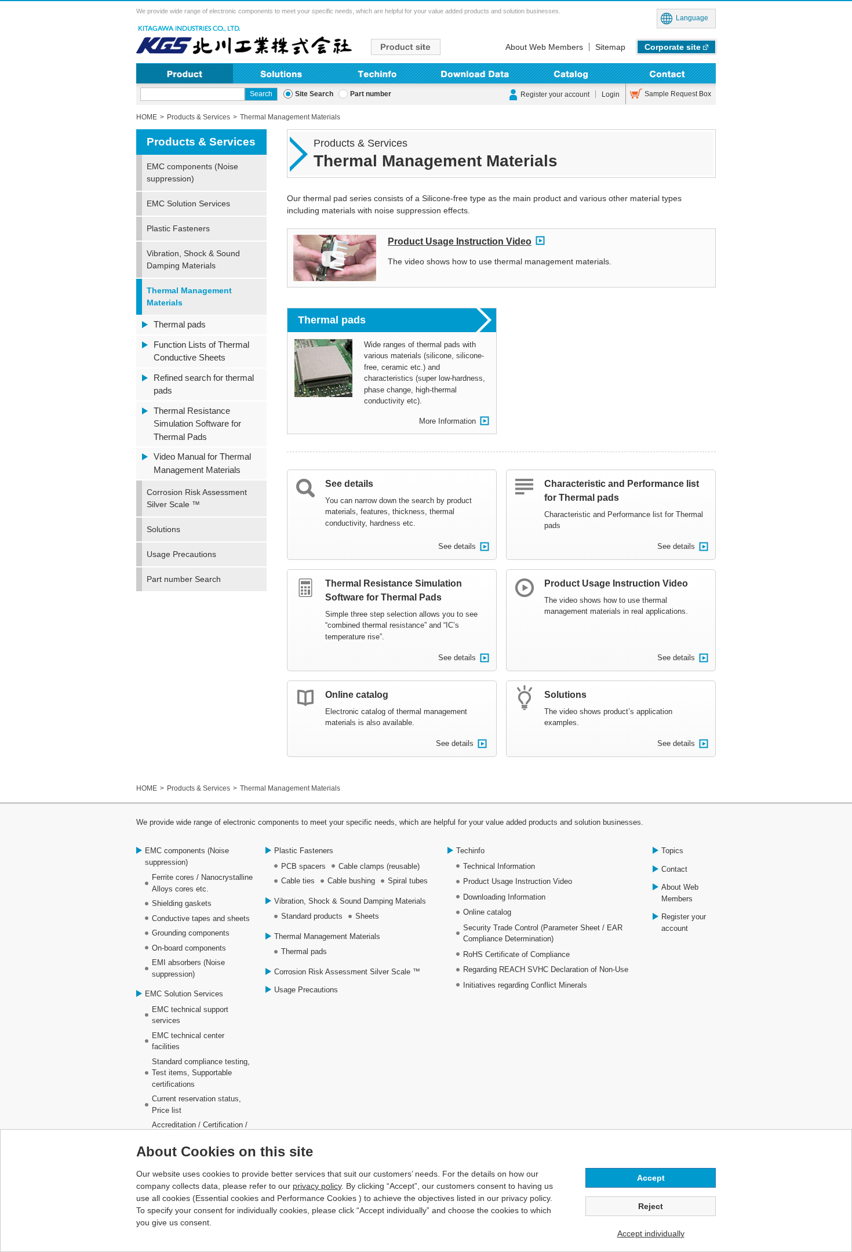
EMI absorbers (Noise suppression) (188, 968)
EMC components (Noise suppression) (192, 172)
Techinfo (377, 73)
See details (349, 484)
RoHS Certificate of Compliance (516, 954)
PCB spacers (303, 866)
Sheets (367, 916)
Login (611, 94)
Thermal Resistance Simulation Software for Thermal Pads (197, 424)
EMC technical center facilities (188, 1041)
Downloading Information (474, 73)
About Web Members (544, 47)
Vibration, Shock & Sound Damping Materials (193, 259)
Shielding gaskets (182, 903)
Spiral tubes (408, 880)
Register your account (554, 94)
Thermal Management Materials (189, 296)
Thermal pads (332, 320)
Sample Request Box (678, 94)
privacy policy (317, 1186)
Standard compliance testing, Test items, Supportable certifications (201, 1073)
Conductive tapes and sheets (201, 918)
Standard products (312, 916)
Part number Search (184, 579)
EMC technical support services (190, 1015)
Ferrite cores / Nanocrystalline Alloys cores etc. (202, 883)
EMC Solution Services (188, 203)
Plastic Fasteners (178, 228)
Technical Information (499, 866)
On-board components (189, 948)
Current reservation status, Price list (196, 1104)
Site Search (314, 94)
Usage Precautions (181, 554)
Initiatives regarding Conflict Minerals (525, 985)
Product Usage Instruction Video (459, 241)
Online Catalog (571, 73)
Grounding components (191, 933)
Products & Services (201, 142)
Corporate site (673, 47)
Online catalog (356, 695)
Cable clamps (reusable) (379, 866)
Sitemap (610, 47)
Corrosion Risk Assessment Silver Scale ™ (197, 498)
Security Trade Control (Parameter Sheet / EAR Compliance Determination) (542, 933)
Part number (370, 94)
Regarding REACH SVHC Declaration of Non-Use (545, 969)
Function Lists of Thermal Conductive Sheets (201, 351)
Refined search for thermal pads (204, 384)
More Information (447, 421)
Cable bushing (351, 880)
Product (184, 73)
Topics (672, 850)
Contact (667, 73)
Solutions (281, 73)
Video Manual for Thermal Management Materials (202, 463)
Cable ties (298, 880)
